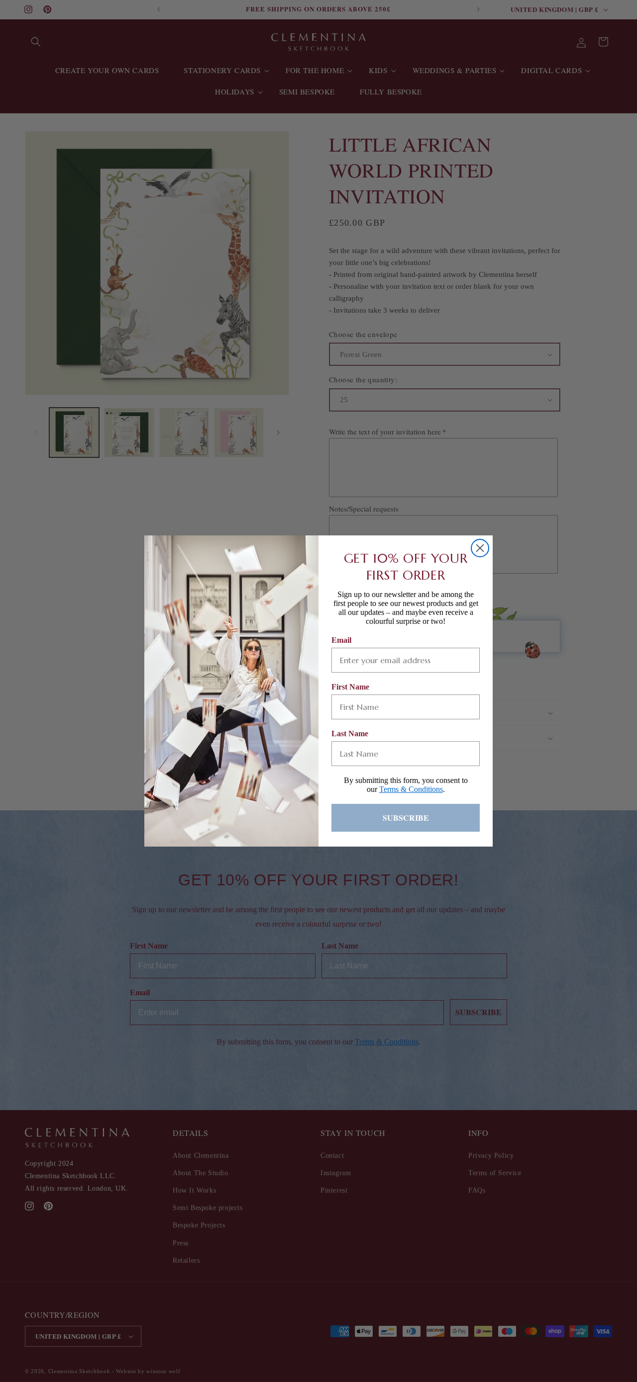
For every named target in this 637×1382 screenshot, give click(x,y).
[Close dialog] (480, 548)
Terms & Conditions (411, 789)
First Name (350, 687)
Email (341, 640)
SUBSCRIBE (406, 817)
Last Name (349, 733)
